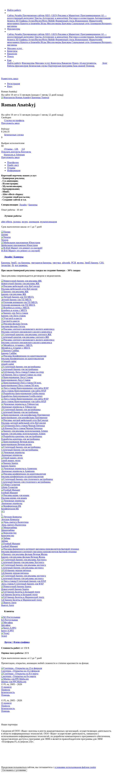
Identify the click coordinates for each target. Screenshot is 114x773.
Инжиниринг (82, 21)
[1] (57, 511)
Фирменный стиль (65, 21)
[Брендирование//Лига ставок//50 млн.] (57, 382)
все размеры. (21, 265)
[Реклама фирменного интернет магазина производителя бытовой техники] (57, 549)
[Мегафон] (57, 622)
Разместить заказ (9, 78)
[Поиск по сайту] (9, 73)
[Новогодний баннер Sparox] (57, 586)
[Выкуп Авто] (57, 602)
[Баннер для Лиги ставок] (57, 313)
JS (13, 265)
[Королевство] (57, 533)
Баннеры (32, 204)
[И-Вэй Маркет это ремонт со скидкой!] (57, 248)
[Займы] (57, 538)
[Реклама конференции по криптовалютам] (57, 474)
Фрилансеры (13, 29)
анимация (34, 221)
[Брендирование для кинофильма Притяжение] (57, 415)
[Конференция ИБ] (57, 506)
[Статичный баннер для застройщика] (57, 366)
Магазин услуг (15, 48)
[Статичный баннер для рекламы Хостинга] (57, 559)
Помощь (90, 65)
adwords (66, 262)
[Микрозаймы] (57, 527)
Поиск (10, 56)
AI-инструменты (88, 63)
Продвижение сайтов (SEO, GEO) (40, 15)
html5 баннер (91, 262)
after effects (6, 221)
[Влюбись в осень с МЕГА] (57, 307)
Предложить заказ (10, 123)
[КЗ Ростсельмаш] (57, 617)
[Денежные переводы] (57, 452)
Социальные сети (81, 23)
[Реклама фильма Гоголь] (57, 323)
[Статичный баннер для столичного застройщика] (57, 479)
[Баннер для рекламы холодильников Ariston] (57, 431)
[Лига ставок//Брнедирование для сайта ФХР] (57, 399)
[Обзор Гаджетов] (57, 484)
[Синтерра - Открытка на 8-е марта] (57, 673)
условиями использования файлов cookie (75, 767)
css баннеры (24, 262)
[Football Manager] (57, 490)
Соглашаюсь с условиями (14, 770)
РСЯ (73, 262)
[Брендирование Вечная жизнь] (57, 441)
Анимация (95, 23)
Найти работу (14, 10)
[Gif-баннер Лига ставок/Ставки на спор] (57, 372)
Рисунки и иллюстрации (82, 18)
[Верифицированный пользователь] (19, 92)
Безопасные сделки (14, 134)
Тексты (38, 18)
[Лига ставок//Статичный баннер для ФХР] (57, 581)
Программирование (90, 15)
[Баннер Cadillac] (57, 350)
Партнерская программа (60, 65)
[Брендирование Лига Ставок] (57, 377)
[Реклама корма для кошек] (57, 495)
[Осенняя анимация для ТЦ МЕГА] (57, 302)
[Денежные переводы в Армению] (57, 468)
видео (25, 221)
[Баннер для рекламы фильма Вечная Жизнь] (57, 554)
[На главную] (4, 5)
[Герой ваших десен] (57, 458)
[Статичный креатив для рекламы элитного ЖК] (57, 334)
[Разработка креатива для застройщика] (57, 436)
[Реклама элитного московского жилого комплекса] (57, 329)
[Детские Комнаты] (57, 516)
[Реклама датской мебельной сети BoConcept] (57, 420)
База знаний (79, 65)
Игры (44, 23)
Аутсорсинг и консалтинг (55, 18)
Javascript (5, 265)
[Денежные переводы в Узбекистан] (57, 404)
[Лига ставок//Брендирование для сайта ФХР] (57, 388)
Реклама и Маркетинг (69, 15)
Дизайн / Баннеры (13, 257)
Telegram (14, 154)
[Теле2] (57, 633)
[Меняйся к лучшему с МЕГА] (57, 345)
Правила (5, 689)
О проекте (6, 687)
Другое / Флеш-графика (17, 642)
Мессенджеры (54, 23)
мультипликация (48, 221)
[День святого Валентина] (57, 522)
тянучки (57, 262)
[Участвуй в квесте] (57, 318)
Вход (9, 86)
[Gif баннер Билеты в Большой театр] (57, 592)
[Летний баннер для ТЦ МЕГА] (57, 297)
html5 (14, 262)
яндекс (80, 262)
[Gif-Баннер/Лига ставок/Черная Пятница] (57, 425)
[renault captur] (57, 361)
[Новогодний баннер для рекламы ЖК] (57, 281)
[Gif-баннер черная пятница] (57, 570)
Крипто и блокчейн (30, 23)
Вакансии (12, 53)
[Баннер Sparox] (57, 463)
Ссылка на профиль (14, 120)
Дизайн (18, 15)
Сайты (10, 15)
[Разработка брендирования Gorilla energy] (57, 393)
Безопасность (8, 692)
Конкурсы (12, 51)
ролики (17, 221)
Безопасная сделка (38, 65)
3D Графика (22, 21)
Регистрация (13, 83)
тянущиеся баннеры (41, 262)
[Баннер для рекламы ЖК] (57, 291)
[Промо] (57, 232)
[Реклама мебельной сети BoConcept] (57, 286)
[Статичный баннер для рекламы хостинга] (57, 565)
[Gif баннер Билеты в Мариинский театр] (57, 597)
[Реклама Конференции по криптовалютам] (57, 356)
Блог (105, 63)
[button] (8, 12)
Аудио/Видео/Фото (38, 21)
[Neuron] (57, 237)
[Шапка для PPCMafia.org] (57, 679)
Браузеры (67, 23)
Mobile (51, 21)
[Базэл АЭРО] (57, 628)
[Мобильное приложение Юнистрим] (57, 242)
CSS (101, 262)
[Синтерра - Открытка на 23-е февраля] (57, 668)
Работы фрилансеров (17, 65)
